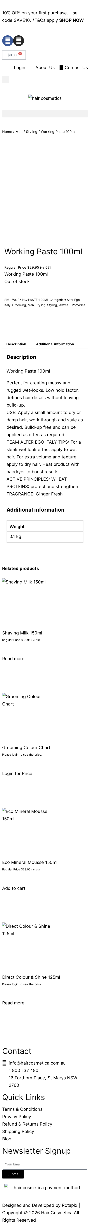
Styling (31, 131)
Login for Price (17, 773)
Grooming (19, 305)
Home (7, 131)
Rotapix (69, 1205)
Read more (13, 658)
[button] (5, 79)
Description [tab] (16, 344)
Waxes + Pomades (72, 305)
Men (19, 131)
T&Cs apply (47, 20)
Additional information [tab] (55, 344)
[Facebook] (7, 40)
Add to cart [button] (13, 888)
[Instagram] (18, 40)
